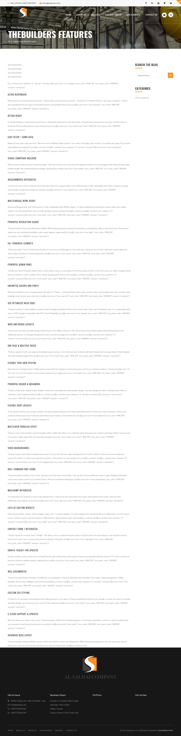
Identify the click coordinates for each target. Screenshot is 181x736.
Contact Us (71, 730)
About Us (20, 730)
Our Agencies (46, 730)
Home (10, 730)
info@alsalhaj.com (51, 3)
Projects (32, 730)
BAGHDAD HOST (166, 730)
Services (59, 730)
